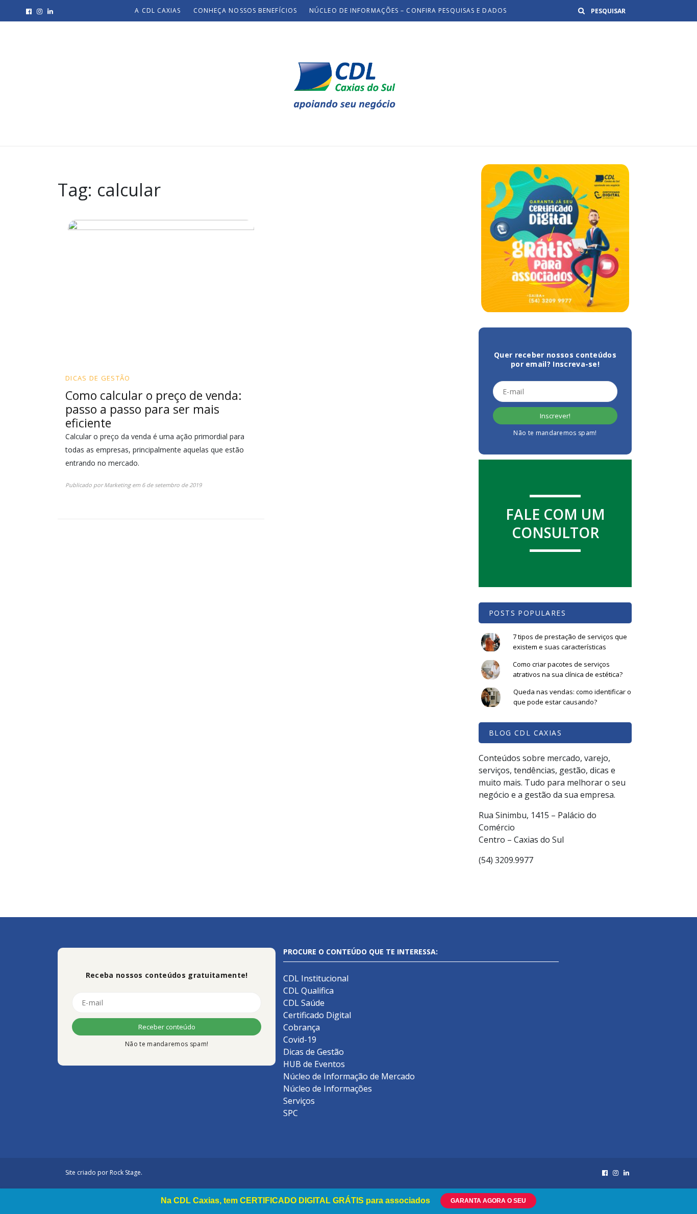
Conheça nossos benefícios (245, 10)
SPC (290, 1113)
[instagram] (39, 11)
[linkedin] (50, 11)
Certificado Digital (317, 1015)
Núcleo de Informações (327, 1088)
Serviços (299, 1100)
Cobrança (301, 1027)
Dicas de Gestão (98, 378)
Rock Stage (125, 1172)
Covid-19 (299, 1039)
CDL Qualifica (308, 990)
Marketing (117, 485)
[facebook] (28, 11)
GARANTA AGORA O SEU (488, 1200)
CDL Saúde (304, 1002)
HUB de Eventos (314, 1064)
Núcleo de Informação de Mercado (349, 1076)
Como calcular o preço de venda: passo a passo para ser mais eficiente (153, 409)
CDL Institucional (315, 978)
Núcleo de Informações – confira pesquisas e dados (408, 10)
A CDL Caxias (158, 10)
